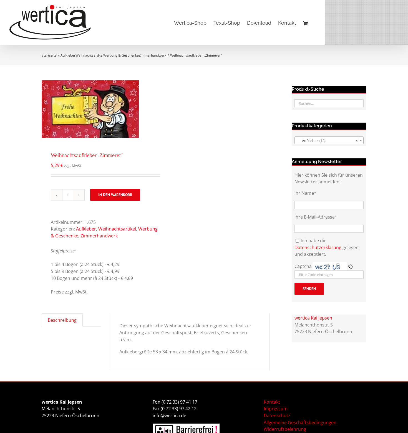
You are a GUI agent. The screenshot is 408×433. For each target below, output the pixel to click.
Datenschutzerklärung (317, 247)
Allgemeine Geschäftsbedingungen (300, 422)
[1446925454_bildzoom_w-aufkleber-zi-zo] (96, 109)
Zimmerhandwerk (99, 236)
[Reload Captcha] (350, 266)
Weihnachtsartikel (117, 229)
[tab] (62, 320)
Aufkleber (86, 229)
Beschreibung (62, 320)
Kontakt (272, 402)
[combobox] (329, 140)
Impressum (276, 409)
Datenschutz (277, 415)
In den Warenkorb (115, 194)
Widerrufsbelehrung (285, 429)
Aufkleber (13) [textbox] (327, 140)
